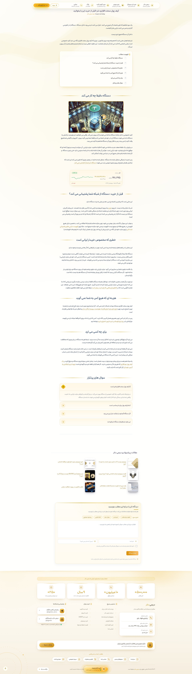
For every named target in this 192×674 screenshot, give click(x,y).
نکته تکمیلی (98, 517)
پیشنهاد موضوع (87, 517)
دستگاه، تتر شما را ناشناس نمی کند (85, 163)
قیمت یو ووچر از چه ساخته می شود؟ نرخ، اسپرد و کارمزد (112, 475)
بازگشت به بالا (44, 669)
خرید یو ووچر (84, 621)
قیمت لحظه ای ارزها (82, 625)
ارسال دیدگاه (132, 553)
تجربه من (115, 517)
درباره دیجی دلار (108, 613)
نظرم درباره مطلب (126, 517)
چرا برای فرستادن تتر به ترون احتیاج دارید (111, 321)
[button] (5, 668)
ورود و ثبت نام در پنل (107, 609)
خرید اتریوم (84, 613)
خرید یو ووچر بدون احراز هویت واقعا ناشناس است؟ (70, 463)
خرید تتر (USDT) (83, 617)
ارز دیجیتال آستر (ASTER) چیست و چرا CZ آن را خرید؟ (70, 475)
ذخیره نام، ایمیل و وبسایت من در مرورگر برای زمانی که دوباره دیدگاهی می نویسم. (115, 546)
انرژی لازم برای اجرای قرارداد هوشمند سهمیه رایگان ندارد (99, 309)
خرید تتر (73, 183)
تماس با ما (110, 629)
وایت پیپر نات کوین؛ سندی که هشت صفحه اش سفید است (113, 487)
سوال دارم (107, 517)
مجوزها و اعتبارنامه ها (107, 617)
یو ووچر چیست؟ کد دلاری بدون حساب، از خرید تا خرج (112, 463)
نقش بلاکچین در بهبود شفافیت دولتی (72, 487)
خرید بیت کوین (84, 609)
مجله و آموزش (109, 621)
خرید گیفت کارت (109, 625)
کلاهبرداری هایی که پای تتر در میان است (104, 288)
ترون (109, 208)
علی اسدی (145, 632)
